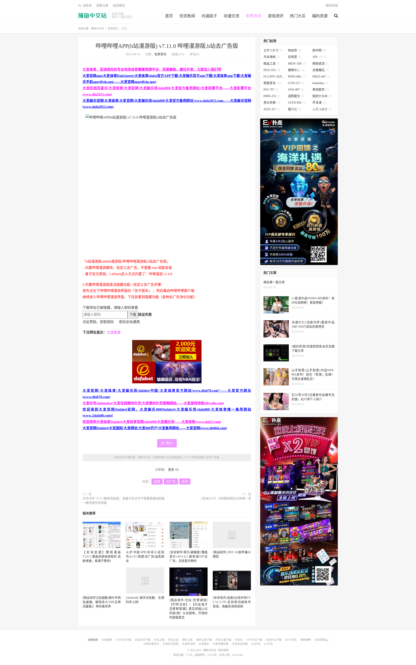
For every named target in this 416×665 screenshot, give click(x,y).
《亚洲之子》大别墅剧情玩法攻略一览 (225, 498)
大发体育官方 (151, 643)
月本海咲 (271, 57)
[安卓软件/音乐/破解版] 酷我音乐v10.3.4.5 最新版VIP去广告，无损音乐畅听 (188, 557)
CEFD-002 (297, 102)
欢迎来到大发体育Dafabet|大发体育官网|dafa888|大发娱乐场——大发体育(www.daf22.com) (152, 422)
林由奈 (294, 50)
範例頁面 (332, 5)
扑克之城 (159, 639)
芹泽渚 (319, 102)
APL (319, 57)
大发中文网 (188, 643)
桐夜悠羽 (320, 63)
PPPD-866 (296, 76)
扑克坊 (239, 639)
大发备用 (107, 639)
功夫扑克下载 (273, 639)
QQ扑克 (255, 643)
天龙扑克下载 (142, 639)
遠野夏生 (296, 96)
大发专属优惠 (220, 643)
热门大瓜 (298, 16)
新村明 (319, 50)
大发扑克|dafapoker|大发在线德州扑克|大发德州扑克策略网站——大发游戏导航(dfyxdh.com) (153, 403)
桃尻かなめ (322, 96)
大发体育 (114, 332)
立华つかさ (273, 50)
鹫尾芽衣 (272, 83)
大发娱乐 (204, 643)
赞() (169, 443)
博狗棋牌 (305, 639)
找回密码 (119, 5)
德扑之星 (187, 639)
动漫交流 (231, 16)
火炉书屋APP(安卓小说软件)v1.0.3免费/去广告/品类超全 (145, 557)
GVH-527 (296, 83)
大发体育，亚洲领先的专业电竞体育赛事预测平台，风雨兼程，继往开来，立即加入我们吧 (152, 69)
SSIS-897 (296, 89)
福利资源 (320, 16)
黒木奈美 (271, 102)
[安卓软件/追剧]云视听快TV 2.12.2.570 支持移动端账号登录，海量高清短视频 (232, 602)
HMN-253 (271, 96)
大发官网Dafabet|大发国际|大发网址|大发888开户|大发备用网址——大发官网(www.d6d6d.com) (155, 428)
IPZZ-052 (271, 70)
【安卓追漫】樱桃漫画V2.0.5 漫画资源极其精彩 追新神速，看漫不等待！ (102, 557)
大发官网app (321, 639)
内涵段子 (209, 16)
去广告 (171, 481)
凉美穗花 (320, 70)
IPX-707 (270, 89)
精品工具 (271, 63)
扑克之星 (173, 639)
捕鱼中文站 (92, 15)
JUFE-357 (271, 109)
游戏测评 (275, 16)
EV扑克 (268, 643)
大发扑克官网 (170, 643)
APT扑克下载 (123, 639)
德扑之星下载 (204, 639)
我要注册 (102, 5)
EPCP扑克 (291, 639)
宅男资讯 (253, 16)
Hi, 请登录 (85, 5)
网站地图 (223, 650)
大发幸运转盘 (240, 643)
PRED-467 (321, 76)
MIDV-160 (297, 63)
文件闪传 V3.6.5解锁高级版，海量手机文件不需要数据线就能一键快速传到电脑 (124, 500)
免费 (157, 481)
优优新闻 (187, 16)
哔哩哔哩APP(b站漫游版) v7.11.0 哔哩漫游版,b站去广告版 (167, 46)
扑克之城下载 (223, 639)
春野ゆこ (296, 70)
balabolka (320, 83)
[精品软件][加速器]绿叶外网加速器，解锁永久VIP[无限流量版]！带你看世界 (102, 602)
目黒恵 (294, 57)
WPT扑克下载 (254, 639)
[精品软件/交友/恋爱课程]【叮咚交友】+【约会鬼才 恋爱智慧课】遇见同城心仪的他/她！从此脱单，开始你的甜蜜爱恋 (188, 608)
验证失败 (145, 314)
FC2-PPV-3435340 (274, 76)
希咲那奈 (320, 89)
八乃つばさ (322, 109)
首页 (169, 16)
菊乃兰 (294, 109)
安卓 (185, 481)
